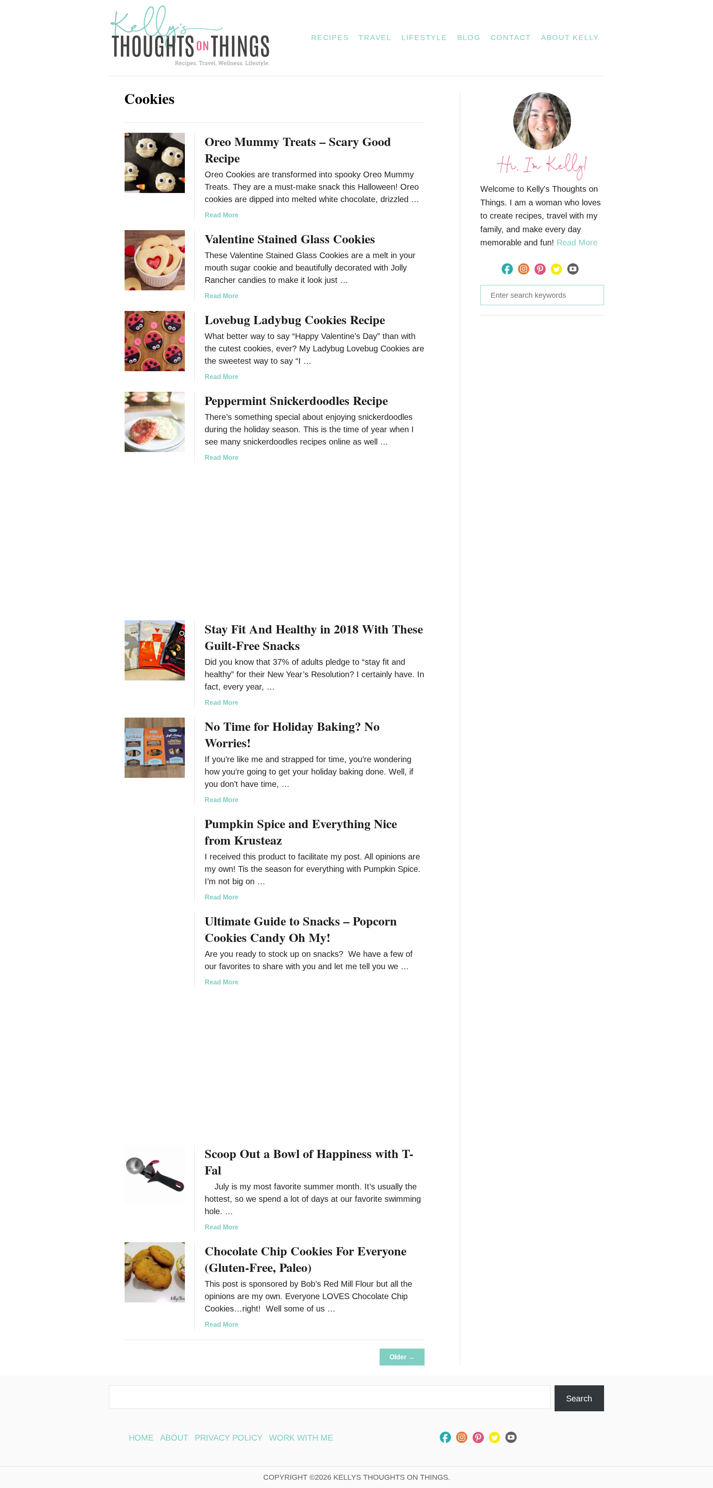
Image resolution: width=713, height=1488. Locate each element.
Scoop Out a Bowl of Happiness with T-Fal (309, 1161)
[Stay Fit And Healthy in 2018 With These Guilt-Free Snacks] (155, 650)
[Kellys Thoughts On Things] (195, 38)
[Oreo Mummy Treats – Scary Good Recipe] (155, 163)
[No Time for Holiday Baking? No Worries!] (155, 748)
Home (141, 1437)
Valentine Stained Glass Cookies (290, 238)
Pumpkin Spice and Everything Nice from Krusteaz (301, 831)
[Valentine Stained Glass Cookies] (155, 260)
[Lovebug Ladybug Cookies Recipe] (155, 341)
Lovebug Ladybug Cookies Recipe (295, 319)
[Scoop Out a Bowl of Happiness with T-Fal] (155, 1175)
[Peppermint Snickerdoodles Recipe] (155, 422)
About (174, 1437)
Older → (402, 1357)
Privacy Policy (228, 1437)
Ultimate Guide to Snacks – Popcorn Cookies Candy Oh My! (301, 928)
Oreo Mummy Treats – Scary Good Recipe (298, 149)
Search (579, 1398)
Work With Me (301, 1437)
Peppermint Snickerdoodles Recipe (296, 400)
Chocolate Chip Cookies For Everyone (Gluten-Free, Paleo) (305, 1258)
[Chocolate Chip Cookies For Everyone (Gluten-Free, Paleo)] (155, 1272)
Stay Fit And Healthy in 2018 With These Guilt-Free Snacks (314, 636)
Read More (221, 215)
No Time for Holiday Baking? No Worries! (292, 734)
